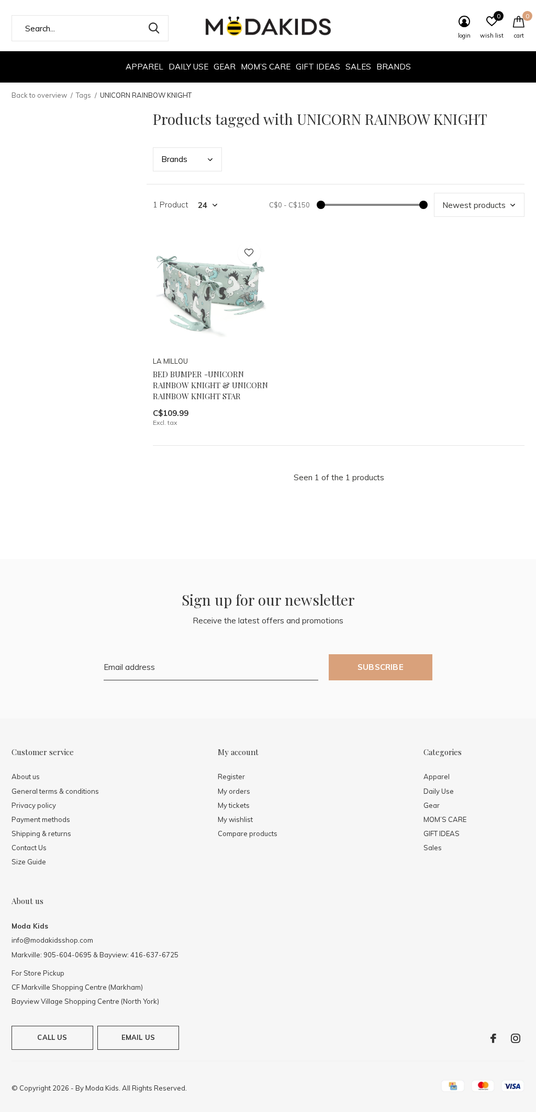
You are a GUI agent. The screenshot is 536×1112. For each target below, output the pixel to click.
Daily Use (188, 67)
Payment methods (41, 819)
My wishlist (235, 819)
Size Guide (29, 862)
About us (26, 776)
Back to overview (39, 95)
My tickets (234, 805)
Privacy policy (34, 805)
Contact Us (29, 847)
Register (231, 776)
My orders (234, 791)
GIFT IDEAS (318, 67)
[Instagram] (515, 1038)
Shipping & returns (41, 833)
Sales (358, 67)
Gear (225, 67)
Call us (52, 1037)
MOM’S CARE (266, 67)
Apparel (144, 67)
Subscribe (381, 667)
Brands (393, 67)
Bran (174, 159)
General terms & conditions (55, 791)
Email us (138, 1037)
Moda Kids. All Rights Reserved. (136, 1088)
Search (154, 28)
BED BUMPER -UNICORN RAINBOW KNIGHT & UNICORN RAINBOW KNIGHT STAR (210, 385)
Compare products (247, 833)
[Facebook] (493, 1038)
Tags (83, 95)
